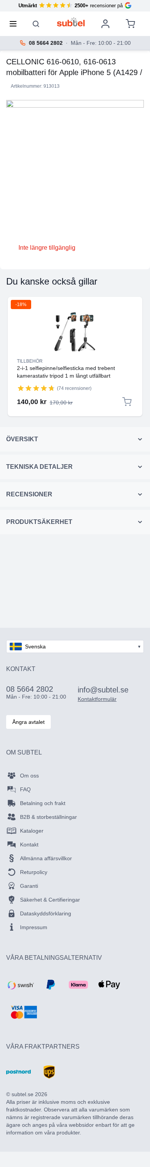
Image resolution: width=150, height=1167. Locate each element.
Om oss (29, 776)
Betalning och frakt (42, 803)
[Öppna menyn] (15, 24)
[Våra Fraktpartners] (18, 1072)
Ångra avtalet (28, 722)
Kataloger (31, 831)
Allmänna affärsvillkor (46, 858)
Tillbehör (30, 361)
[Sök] (36, 23)
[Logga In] (105, 23)
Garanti (29, 886)
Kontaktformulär (97, 699)
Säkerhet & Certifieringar (50, 900)
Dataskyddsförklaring (45, 913)
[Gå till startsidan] (71, 21)
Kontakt (29, 844)
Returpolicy (33, 872)
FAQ (25, 789)
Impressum (33, 927)
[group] (36, 388)
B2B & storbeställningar (48, 817)
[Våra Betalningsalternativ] (20, 984)
